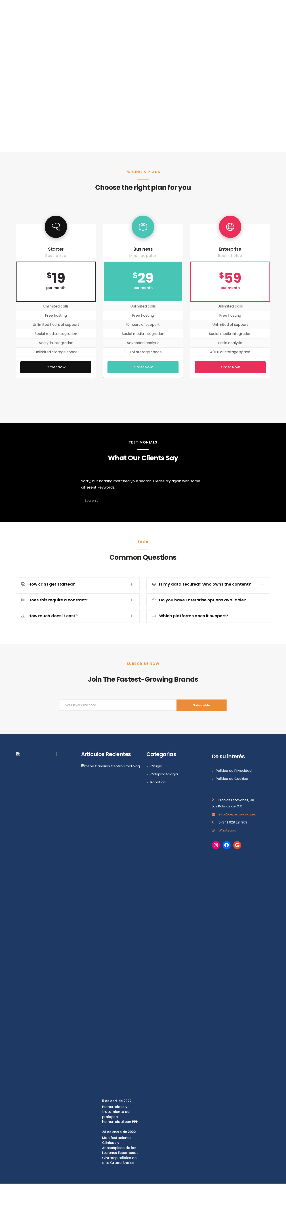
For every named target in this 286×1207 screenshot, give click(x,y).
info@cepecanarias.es (237, 814)
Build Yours (143, 93)
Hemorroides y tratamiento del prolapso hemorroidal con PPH (120, 1114)
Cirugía (156, 766)
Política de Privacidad (234, 770)
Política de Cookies (232, 778)
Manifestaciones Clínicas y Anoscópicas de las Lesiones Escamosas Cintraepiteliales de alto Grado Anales (120, 1150)
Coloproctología (164, 774)
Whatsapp (227, 830)
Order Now (55, 367)
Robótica (158, 782)
